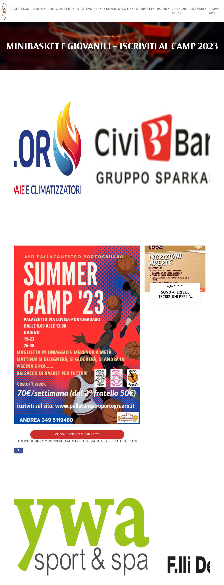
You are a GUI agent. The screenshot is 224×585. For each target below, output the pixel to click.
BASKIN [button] (162, 9)
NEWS (25, 9)
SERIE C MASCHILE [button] (60, 9)
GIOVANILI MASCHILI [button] (117, 9)
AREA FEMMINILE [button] (88, 9)
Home (14, 9)
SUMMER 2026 (214, 11)
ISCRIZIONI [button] (197, 9)
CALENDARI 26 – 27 (179, 11)
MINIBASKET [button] (144, 9)
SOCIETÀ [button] (37, 9)
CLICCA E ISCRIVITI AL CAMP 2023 (77, 434)
